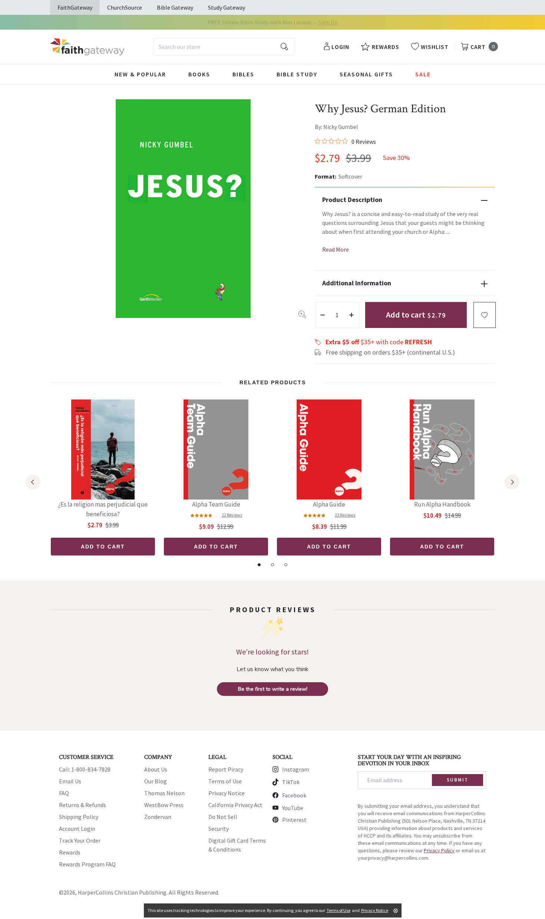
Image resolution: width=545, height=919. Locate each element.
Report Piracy (225, 769)
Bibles (243, 74)
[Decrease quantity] (322, 315)
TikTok (291, 782)
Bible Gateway (175, 7)
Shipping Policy (78, 816)
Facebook (294, 795)
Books (199, 74)
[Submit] (284, 46)
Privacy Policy (439, 850)
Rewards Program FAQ (87, 864)
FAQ (64, 793)
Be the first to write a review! (272, 689)
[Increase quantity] (351, 315)
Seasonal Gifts (366, 74)
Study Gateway (226, 7)
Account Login (77, 828)
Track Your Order (79, 840)
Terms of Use (225, 781)
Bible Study (297, 74)
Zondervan (157, 816)
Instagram (295, 769)
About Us (155, 769)
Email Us (70, 781)
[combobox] (224, 46)
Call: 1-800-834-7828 (84, 769)
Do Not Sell (222, 816)
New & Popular (140, 74)
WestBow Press (164, 805)
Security (218, 828)
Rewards (69, 852)
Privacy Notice (226, 793)
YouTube (292, 808)
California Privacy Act (235, 805)
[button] (484, 315)
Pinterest (294, 819)
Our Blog (155, 781)
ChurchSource (124, 7)
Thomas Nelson (164, 793)
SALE (423, 74)
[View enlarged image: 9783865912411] (183, 208)
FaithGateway (74, 7)
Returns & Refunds (82, 805)
